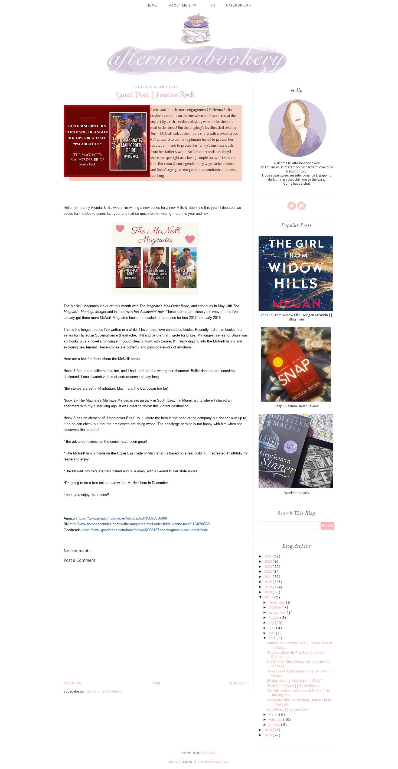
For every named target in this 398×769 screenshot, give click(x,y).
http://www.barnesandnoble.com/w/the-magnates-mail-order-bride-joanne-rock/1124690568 (140, 524)
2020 (268, 582)
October (275, 607)
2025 (268, 556)
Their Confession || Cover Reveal (293, 686)
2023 (268, 567)
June (272, 628)
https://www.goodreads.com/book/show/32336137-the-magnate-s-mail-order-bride (145, 530)
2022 (268, 571)
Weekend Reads (296, 493)
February (276, 719)
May (272, 633)
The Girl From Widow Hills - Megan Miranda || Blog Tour (296, 317)
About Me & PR (182, 5)
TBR (211, 5)
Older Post (238, 683)
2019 (268, 587)
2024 (268, 561)
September (278, 612)
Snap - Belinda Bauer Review (297, 406)
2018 (268, 592)
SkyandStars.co (216, 762)
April (272, 638)
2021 (268, 577)
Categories (237, 5)
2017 (268, 597)
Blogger (208, 753)
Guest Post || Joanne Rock (287, 709)
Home (152, 5)
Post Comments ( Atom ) (103, 691)
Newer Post (73, 683)
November (277, 602)
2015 (268, 735)
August (274, 618)
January (275, 725)
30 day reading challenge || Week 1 (295, 680)
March (274, 714)
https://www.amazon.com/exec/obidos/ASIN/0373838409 (122, 518)
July (272, 623)
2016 (268, 730)
